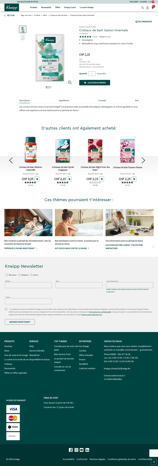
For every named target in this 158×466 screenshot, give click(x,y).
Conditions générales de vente (122, 459)
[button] (147, 7)
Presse (82, 359)
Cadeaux (8, 363)
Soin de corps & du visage (16, 355)
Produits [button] (33, 7)
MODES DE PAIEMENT (16, 400)
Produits (37, 15)
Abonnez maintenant (19, 322)
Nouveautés (9, 368)
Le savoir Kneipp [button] (87, 7)
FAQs (31, 346)
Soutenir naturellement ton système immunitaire (124, 247)
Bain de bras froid (62, 354)
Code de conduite (87, 368)
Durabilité (143, 2)
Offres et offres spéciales (15, 372)
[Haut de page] (154, 462)
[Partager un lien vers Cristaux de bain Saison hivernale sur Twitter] (142, 17)
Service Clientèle (36, 350)
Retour (11, 15)
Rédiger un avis (105, 37)
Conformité (82, 459)
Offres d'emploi (86, 355)
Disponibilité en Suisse (39, 359)
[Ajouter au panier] (36, 179)
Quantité (83, 73)
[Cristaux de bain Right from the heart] (95, 149)
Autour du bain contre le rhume (71, 248)
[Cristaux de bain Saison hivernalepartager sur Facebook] (137, 17)
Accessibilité (68, 459)
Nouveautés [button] (46, 7)
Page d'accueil (26, 15)
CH (150, 2)
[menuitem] (33, 7)
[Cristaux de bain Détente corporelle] (30, 149)
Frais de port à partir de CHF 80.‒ (28, 2)
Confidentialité (145, 459)
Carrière (82, 350)
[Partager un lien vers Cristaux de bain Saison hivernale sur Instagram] (150, 17)
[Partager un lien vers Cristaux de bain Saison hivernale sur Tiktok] (146, 17)
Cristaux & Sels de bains (58, 15)
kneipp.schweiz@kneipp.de (91, 314)
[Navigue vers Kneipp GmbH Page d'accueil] (11, 7)
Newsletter (34, 355)
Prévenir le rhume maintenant (19, 248)
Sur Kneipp (84, 346)
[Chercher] (142, 7)
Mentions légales (97, 459)
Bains (45, 15)
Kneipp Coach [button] (70, 7)
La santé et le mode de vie (16, 359)
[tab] (24, 100)
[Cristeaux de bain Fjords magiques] (63, 149)
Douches (8, 346)
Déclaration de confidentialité (100, 312)
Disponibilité (134, 2)
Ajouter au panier (96, 82)
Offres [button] (57, 7)
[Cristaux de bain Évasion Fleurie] (127, 149)
